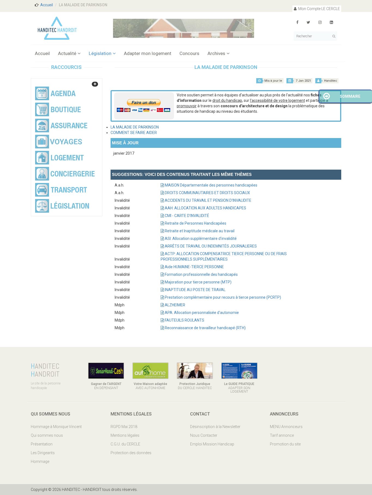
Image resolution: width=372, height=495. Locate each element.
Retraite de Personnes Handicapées (195, 223)
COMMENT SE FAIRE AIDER (134, 132)
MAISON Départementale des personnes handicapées (210, 185)
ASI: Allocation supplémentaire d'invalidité (200, 238)
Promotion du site (285, 444)
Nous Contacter (203, 435)
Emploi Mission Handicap (212, 444)
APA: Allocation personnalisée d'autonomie (201, 312)
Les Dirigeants (43, 453)
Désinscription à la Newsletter (215, 426)
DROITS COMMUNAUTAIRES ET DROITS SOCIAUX (207, 193)
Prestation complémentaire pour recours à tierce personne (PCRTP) (222, 297)
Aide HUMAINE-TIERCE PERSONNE (194, 267)
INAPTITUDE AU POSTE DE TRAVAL (194, 290)
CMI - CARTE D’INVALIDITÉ (186, 215)
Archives (216, 53)
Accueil (46, 5)
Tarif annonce (282, 435)
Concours (189, 53)
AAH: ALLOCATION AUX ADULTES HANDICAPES (205, 208)
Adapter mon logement (147, 53)
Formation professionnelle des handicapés (201, 274)
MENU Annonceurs (286, 426)
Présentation (42, 444)
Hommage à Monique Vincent (56, 426)
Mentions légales (125, 435)
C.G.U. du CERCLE (125, 444)
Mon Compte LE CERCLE (318, 9)
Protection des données (131, 453)
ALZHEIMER (174, 305)
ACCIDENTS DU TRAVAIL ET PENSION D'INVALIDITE (207, 200)
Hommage (40, 461)
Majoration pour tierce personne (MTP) (197, 282)
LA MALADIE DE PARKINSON (135, 127)
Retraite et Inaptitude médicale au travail (199, 231)
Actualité (67, 53)
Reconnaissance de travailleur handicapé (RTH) (205, 328)
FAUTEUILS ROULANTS (184, 320)
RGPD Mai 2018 (124, 426)
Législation (100, 53)
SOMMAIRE (350, 96)
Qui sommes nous (47, 435)
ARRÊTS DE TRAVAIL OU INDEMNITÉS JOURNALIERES (210, 246)
